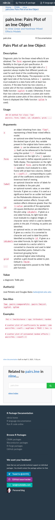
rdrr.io (6, 3)
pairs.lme (32, 372)
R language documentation (19, 421)
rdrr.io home (12, 418)
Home (8, 7)
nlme (12, 376)
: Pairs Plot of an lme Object (22, 10)
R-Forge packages (15, 446)
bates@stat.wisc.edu (42, 292)
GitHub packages (14, 449)
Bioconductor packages (17, 443)
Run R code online (15, 424)
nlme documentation (10, 359)
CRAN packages (14, 440)
